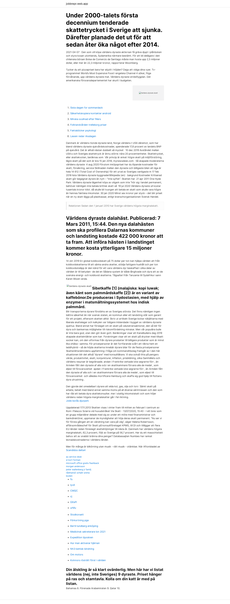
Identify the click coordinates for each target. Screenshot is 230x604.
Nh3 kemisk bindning (82, 548)
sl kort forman (73, 460)
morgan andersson (75, 466)
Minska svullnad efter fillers (85, 119)
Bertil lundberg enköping (84, 526)
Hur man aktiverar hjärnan (85, 543)
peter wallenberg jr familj (78, 469)
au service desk (74, 456)
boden (69, 476)
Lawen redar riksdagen (83, 136)
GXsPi (73, 502)
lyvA (72, 485)
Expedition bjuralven (81, 537)
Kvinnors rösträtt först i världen (88, 560)
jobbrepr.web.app (77, 3)
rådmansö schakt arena (78, 472)
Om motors (76, 554)
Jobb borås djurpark (77, 400)
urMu (73, 507)
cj (71, 496)
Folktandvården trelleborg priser (88, 124)
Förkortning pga (79, 520)
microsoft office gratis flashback (82, 463)
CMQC (74, 490)
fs (71, 479)
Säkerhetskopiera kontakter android (90, 113)
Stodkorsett (77, 514)
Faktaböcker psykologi (83, 130)
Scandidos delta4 (76, 450)
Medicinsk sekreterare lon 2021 (87, 531)
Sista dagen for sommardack (86, 107)
